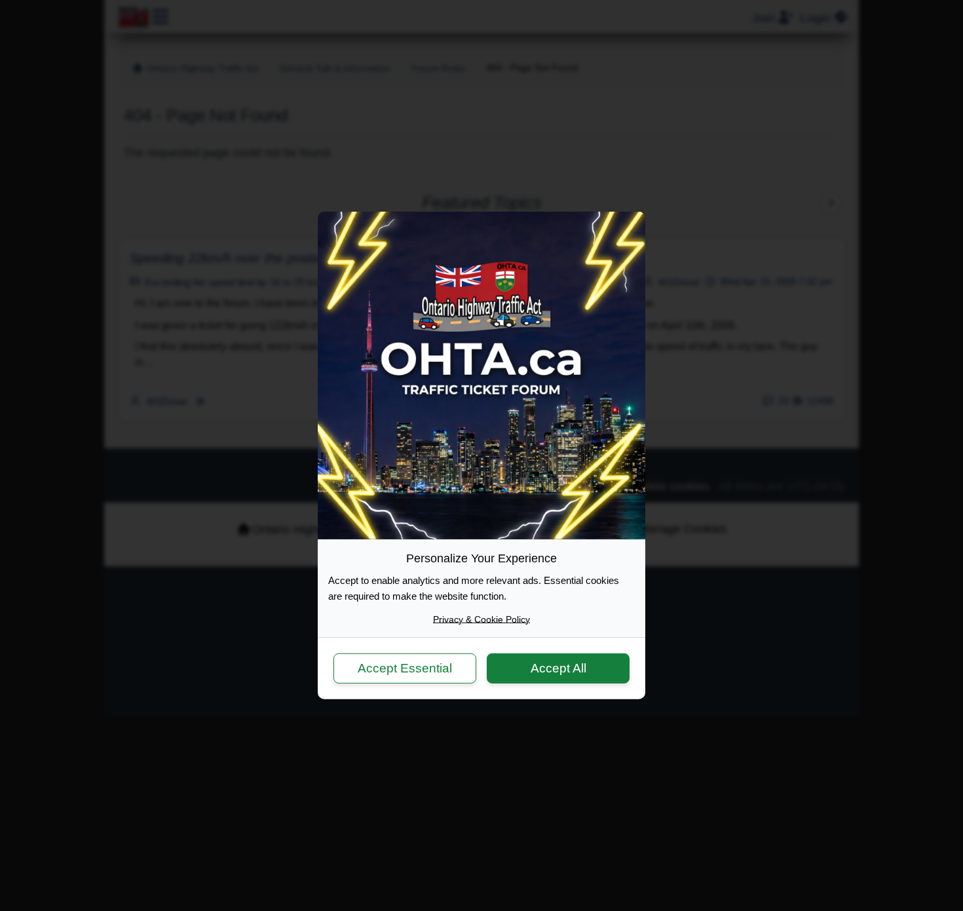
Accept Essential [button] (405, 667)
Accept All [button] (558, 667)
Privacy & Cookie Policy (481, 619)
